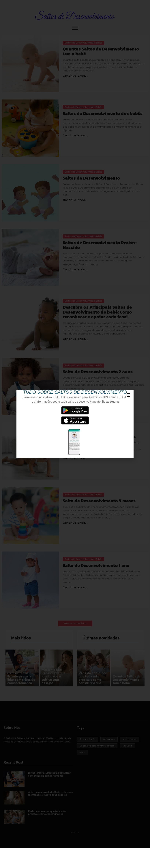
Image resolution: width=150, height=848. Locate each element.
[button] (128, 395)
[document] (75, 424)
